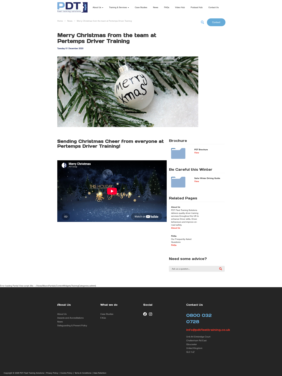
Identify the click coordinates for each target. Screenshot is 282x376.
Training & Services (118, 7)
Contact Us (213, 7)
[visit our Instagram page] (151, 314)
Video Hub (180, 7)
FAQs (166, 7)
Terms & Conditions (83, 373)
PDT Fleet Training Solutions (32, 373)
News (155, 7)
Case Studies (141, 7)
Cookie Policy (66, 373)
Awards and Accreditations (70, 317)
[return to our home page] (72, 3)
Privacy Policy (52, 373)
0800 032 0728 (199, 318)
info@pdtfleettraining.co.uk (205, 330)
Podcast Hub (197, 7)
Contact (216, 22)
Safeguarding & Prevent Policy (72, 325)
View (196, 152)
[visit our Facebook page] (145, 314)
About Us (97, 7)
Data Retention (99, 373)
